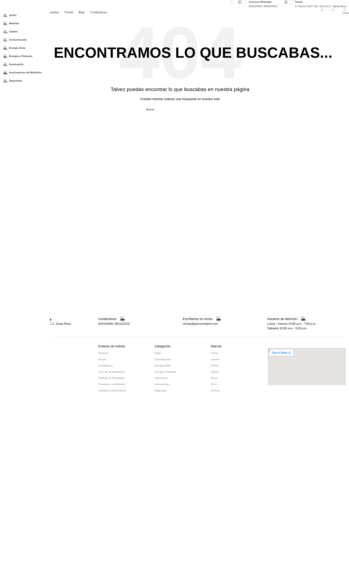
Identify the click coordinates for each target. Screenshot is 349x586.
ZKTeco (215, 390)
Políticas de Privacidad (111, 377)
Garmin (215, 359)
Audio (158, 353)
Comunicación (163, 359)
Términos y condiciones (111, 384)
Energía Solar (162, 365)
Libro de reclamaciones (111, 371)
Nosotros (103, 353)
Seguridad (160, 390)
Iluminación (161, 377)
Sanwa (215, 371)
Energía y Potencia (165, 371)
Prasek (215, 365)
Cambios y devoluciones (112, 390)
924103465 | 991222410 (263, 6)
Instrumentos (162, 384)
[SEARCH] (232, 2)
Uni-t (213, 384)
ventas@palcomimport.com (200, 323)
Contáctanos (105, 365)
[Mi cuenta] (307, 12)
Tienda (102, 359)
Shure (214, 377)
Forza (214, 353)
